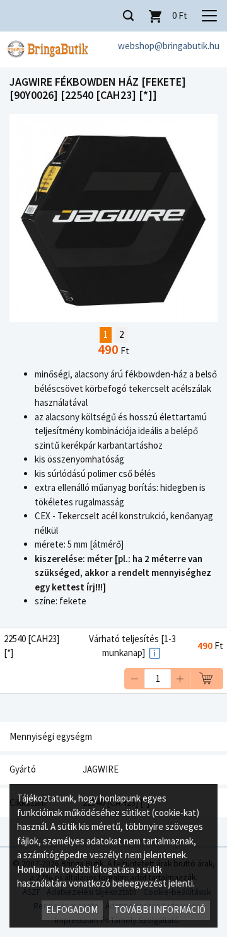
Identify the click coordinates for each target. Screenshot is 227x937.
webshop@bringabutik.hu (168, 46)
